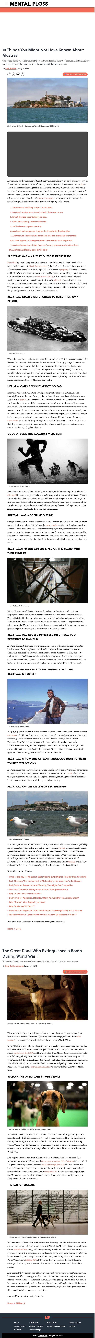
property (64, 269)
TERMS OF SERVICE (36, 1326)
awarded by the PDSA (23, 1052)
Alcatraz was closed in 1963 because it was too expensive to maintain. (44, 235)
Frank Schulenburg (25, 126)
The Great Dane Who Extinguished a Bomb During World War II (38, 889)
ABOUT (16, 1323)
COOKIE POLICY (19, 1326)
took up (71, 861)
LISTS (18, 928)
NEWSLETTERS (52, 1323)
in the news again (46, 198)
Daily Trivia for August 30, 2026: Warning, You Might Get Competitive (41, 885)
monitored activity (44, 276)
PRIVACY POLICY (75, 1323)
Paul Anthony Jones (14, 966)
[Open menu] (6, 3)
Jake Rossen (10, 68)
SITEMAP (73, 1326)
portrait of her (20, 1249)
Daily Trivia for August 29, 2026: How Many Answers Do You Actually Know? (44, 897)
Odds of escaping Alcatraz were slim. (29, 221)
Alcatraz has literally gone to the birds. (30, 249)
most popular (52, 525)
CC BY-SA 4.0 (54, 126)
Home (10, 928)
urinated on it (50, 1171)
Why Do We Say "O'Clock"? (22, 906)
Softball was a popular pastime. (27, 226)
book (70, 773)
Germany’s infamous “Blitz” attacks (57, 1161)
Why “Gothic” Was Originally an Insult (27, 902)
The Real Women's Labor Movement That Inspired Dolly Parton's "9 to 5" (43, 914)
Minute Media (43, 1336)
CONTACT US (33, 1323)
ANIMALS (20, 1303)
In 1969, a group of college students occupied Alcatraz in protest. (42, 240)
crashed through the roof (53, 1164)
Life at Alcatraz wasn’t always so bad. (29, 216)
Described (11, 262)
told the (31, 1259)
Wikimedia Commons (40, 126)
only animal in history (41, 1066)
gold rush (57, 280)
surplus (62, 847)
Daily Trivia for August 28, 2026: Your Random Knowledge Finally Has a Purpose (45, 910)
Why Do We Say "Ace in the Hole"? (25, 893)
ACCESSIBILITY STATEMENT (56, 1326)
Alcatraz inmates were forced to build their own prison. (37, 212)
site (82, 184)
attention (11, 735)
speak (22, 399)
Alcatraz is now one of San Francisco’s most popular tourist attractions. (45, 245)
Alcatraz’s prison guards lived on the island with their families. (41, 231)
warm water (12, 420)
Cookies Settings (35, 1329)
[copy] (22, 74)
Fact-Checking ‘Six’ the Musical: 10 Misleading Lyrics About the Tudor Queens (45, 881)
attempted (12, 494)
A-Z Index (17, 1329)
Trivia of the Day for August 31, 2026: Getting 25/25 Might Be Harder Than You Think (47, 876)
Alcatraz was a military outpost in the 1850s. (32, 207)
